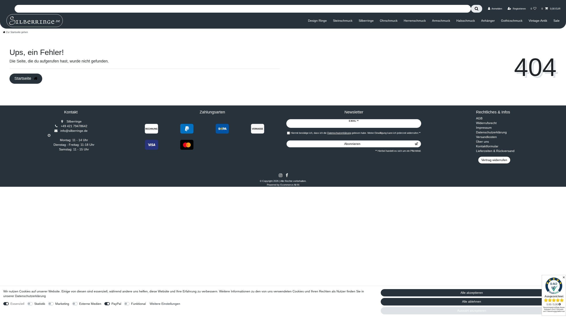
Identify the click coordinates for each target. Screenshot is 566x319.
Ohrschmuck (389, 20)
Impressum (484, 127)
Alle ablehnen (471, 301)
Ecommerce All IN (289, 184)
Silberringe (366, 20)
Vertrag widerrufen (494, 160)
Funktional (138, 303)
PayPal (116, 303)
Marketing (62, 303)
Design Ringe (317, 20)
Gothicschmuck (511, 20)
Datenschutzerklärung (491, 132)
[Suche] (476, 9)
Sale (556, 20)
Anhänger (488, 20)
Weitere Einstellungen (165, 303)
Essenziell (17, 303)
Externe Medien (90, 303)
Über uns (482, 141)
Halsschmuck (465, 20)
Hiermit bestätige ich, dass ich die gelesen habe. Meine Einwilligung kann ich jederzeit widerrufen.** (356, 133)
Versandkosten (486, 137)
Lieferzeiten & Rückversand (495, 151)
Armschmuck (441, 20)
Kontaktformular (487, 146)
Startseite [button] (23, 78)
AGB (479, 118)
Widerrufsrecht (486, 123)
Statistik (39, 303)
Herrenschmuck (415, 20)
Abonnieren (352, 144)
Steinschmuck (342, 20)
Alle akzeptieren (472, 292)
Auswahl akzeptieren (471, 310)
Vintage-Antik (538, 20)
